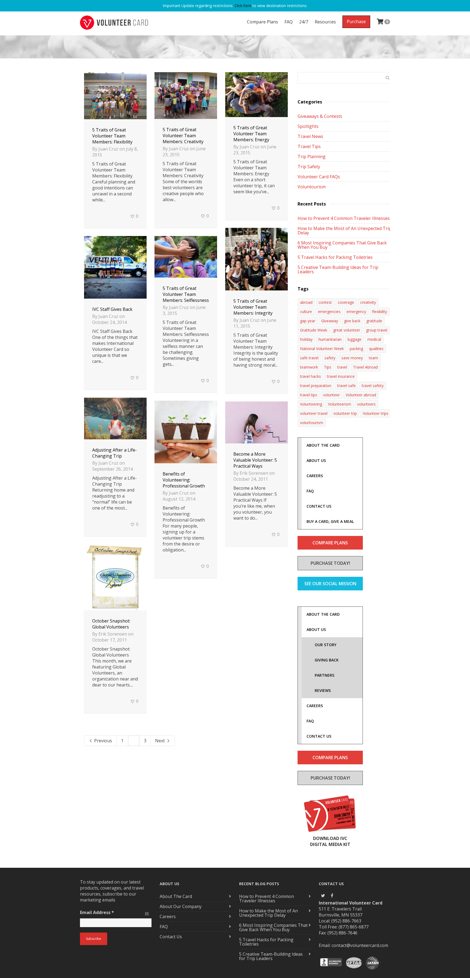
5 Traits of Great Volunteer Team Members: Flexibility (112, 136)
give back (352, 320)
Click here (242, 5)
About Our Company (181, 906)
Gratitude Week (313, 330)
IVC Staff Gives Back (112, 309)
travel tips (308, 394)
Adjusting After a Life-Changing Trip (114, 453)
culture (306, 311)
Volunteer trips (375, 413)
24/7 (303, 22)
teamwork (309, 367)
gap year (307, 320)
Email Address (97, 912)
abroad (306, 302)
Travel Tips (309, 146)
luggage (354, 339)
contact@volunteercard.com (360, 945)
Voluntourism (312, 187)
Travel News (310, 136)
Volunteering (311, 404)
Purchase (356, 21)
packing (356, 348)
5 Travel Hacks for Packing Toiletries (335, 257)
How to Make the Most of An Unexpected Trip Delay (344, 230)
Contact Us (171, 937)
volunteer (331, 394)
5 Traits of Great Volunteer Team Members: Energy (251, 134)
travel (342, 367)
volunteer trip (345, 413)
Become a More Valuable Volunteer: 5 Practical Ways (255, 460)
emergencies (329, 311)
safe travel (309, 357)
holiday (306, 339)
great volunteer (346, 330)
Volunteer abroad (361, 394)
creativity (368, 302)
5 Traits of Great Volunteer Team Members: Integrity (253, 307)
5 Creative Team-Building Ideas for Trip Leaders (338, 269)
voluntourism (311, 422)
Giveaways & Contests (320, 116)
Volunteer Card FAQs (319, 177)
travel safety (373, 385)
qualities (376, 348)
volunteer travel (313, 413)
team (373, 357)
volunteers (366, 404)
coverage (346, 302)
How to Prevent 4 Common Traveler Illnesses (344, 218)
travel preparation (315, 385)
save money (352, 357)
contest (325, 302)
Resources (325, 22)
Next (160, 741)
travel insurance (341, 376)
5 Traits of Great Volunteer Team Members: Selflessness (186, 294)
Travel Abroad (365, 367)
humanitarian (330, 339)
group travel (376, 330)
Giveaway (329, 320)
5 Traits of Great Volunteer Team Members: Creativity (183, 136)
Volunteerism (339, 404)
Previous (102, 741)
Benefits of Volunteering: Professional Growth (184, 480)
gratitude (374, 320)
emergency (356, 311)
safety (329, 357)
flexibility (379, 311)
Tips (327, 367)
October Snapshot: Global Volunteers (111, 624)
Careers (168, 916)
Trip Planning (312, 157)
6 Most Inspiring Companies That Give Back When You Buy (342, 245)
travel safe (346, 385)
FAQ (289, 22)
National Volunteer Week (322, 348)
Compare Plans (262, 22)
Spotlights (308, 126)
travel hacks (310, 376)
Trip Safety (309, 167)
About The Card (176, 896)
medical (374, 339)
